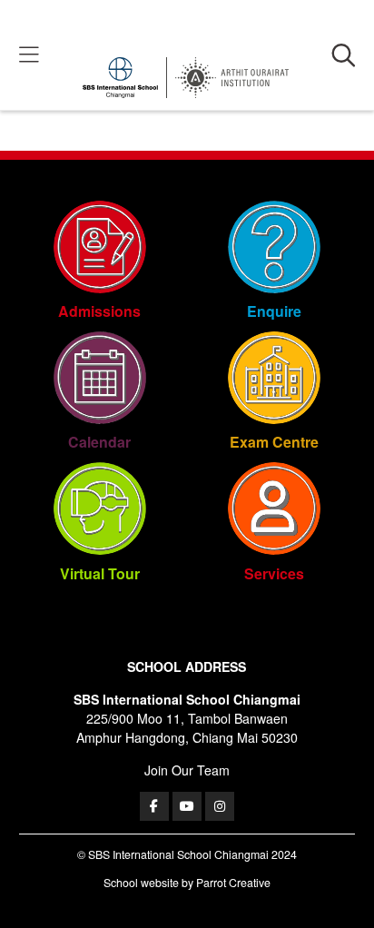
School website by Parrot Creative (187, 882)
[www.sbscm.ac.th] (154, 806)
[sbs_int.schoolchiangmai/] (219, 806)
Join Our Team (187, 770)
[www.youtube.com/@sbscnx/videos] (187, 806)
